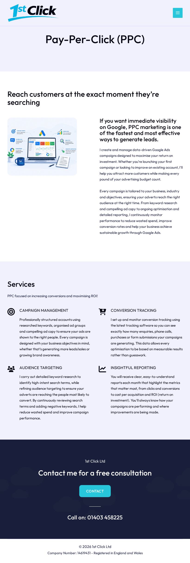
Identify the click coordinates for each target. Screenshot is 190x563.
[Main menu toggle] (178, 13)
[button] (95, 491)
